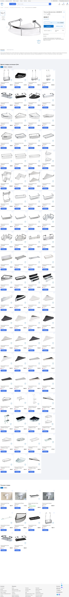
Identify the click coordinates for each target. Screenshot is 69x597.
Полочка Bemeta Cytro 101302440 (46, 326)
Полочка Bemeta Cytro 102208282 (5, 306)
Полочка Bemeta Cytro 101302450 (5, 326)
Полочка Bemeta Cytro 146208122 (19, 225)
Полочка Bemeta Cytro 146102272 (32, 265)
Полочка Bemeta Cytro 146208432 (32, 83)
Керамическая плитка (28, 595)
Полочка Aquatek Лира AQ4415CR (5, 504)
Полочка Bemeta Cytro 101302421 (5, 366)
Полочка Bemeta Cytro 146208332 (32, 123)
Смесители (13, 593)
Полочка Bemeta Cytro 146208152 (32, 204)
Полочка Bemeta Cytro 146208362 (46, 103)
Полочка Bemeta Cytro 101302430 (32, 346)
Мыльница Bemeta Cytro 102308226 (19, 427)
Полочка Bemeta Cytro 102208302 (32, 285)
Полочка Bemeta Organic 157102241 (5, 526)
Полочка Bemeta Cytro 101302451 (46, 306)
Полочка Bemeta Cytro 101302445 (19, 326)
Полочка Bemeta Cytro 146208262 (19, 164)
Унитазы (13, 592)
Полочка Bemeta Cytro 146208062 (32, 245)
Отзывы (1, 595)
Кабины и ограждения (15, 596)
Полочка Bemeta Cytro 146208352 (5, 123)
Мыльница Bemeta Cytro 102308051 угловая (32, 468)
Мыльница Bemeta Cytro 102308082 (32, 447)
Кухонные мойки (28, 589)
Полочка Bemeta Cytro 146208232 (46, 164)
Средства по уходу (39, 596)
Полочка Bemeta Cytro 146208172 (19, 204)
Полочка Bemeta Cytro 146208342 (19, 123)
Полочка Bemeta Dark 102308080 (32, 526)
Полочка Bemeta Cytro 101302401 (32, 387)
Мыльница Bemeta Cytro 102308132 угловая (46, 427)
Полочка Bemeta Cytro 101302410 (5, 387)
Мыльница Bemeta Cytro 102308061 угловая (19, 468)
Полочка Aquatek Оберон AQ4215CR (19, 504)
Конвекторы (37, 590)
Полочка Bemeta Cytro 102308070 (19, 285)
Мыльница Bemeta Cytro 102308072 (5, 468)
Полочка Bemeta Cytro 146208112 (32, 225)
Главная (1, 7)
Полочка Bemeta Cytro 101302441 (32, 326)
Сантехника (6, 7)
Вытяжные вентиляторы (39, 593)
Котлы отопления (28, 596)
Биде (26, 592)
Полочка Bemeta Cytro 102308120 (5, 285)
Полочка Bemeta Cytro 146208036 (5, 265)
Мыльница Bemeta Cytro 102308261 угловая (46, 407)
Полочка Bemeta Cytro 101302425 (46, 346)
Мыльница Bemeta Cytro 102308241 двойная (5, 427)
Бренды (1, 589)
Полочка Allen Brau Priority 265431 (33, 504)
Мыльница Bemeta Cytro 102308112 (19, 447)
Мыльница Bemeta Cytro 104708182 (19, 407)
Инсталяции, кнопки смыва (16, 590)
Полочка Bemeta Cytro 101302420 (19, 366)
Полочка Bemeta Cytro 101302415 (32, 366)
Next (42, 27)
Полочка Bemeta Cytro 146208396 (19, 103)
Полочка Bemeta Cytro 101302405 (19, 387)
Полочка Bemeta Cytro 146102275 (19, 265)
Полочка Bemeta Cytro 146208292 (32, 144)
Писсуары (27, 590)
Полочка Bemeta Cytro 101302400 (46, 387)
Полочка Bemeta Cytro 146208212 (19, 184)
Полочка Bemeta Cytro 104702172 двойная (32, 407)
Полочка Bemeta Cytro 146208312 (5, 144)
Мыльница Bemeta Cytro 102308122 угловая (5, 447)
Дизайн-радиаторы (39, 589)
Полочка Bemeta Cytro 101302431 (19, 346)
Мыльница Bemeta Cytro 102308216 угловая (32, 427)
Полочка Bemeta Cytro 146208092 (5, 245)
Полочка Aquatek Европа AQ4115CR (46, 504)
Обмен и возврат (3, 592)
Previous (7, 27)
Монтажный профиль (39, 595)
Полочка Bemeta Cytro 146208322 (46, 123)
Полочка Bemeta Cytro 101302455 (32, 306)
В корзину (48, 26)
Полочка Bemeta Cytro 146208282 (46, 144)
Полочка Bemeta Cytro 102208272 (19, 306)
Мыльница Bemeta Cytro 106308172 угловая (5, 407)
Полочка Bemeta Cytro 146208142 (46, 204)
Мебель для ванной (15, 589)
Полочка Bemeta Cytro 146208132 (5, 225)
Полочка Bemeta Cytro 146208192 (46, 184)
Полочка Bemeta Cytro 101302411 (46, 366)
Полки (23, 7)
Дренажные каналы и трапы (30, 593)
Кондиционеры (38, 592)
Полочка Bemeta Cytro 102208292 (46, 285)
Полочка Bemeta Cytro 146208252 (32, 164)
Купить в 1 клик (59, 26)
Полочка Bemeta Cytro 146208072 (19, 245)
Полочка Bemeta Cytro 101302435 (5, 346)
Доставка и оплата (3, 590)
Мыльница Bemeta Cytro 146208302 (19, 144)
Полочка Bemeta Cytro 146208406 (5, 103)
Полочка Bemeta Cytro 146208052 (46, 245)
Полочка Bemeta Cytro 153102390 (19, 83)
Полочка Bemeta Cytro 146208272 (5, 164)
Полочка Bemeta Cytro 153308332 (5, 83)
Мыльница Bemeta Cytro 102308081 (46, 447)
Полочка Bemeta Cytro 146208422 (46, 83)
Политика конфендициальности (5, 593)
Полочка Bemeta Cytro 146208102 (46, 225)
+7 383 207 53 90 (59, 590)
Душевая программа (15, 595)
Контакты (1, 596)
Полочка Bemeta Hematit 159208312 (19, 526)
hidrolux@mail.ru (59, 592)
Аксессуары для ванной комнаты (15, 7)
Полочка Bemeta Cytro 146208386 (32, 103)
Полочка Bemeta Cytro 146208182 (5, 204)
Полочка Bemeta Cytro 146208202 (32, 184)
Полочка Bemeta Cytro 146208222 (5, 184)
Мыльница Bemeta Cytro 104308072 (46, 265)
